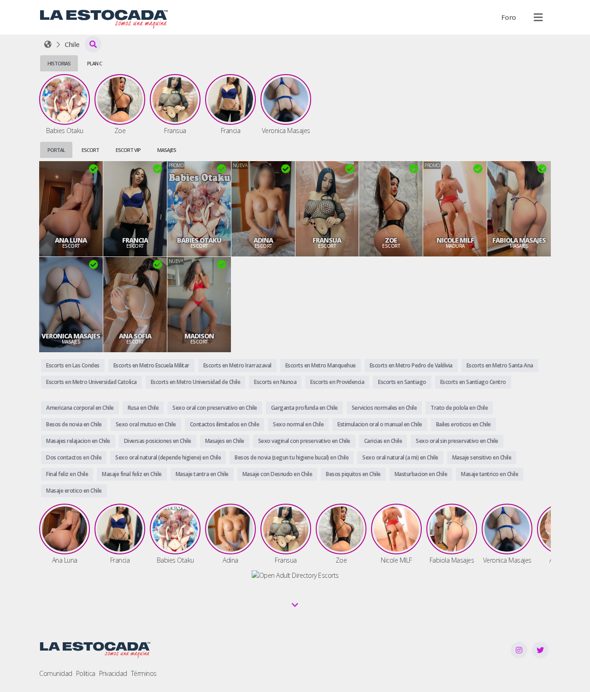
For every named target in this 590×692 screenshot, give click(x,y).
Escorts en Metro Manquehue (320, 365)
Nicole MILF (455, 240)
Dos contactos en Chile (73, 457)
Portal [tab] (56, 149)
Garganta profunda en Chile (304, 408)
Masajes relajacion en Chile (78, 441)
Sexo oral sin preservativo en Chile (457, 441)
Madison (199, 336)
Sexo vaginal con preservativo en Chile (304, 441)
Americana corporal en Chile (80, 408)
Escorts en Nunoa (275, 382)
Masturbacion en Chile (421, 474)
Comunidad (55, 673)
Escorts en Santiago (402, 382)
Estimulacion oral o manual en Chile (379, 424)
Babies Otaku (199, 240)
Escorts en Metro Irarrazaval (237, 365)
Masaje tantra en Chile (202, 474)
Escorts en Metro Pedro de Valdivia (411, 365)
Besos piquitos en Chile (353, 474)
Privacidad (113, 673)
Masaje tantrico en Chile (489, 474)
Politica (85, 673)
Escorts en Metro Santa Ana (499, 365)
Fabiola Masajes (519, 240)
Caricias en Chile (383, 441)
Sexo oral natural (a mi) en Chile (400, 457)
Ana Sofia (135, 336)
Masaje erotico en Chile (74, 490)
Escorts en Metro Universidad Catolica (91, 382)
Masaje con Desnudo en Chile (277, 474)
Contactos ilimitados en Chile (225, 424)
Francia (135, 240)
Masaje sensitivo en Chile (482, 457)
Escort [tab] (90, 149)
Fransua (327, 240)
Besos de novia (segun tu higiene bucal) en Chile (291, 457)
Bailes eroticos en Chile (463, 424)
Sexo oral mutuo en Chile (146, 424)
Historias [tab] (59, 63)
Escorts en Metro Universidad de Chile (196, 382)
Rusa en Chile (143, 408)
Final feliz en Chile (67, 474)
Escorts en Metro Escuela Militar (151, 365)
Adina (263, 240)
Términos (144, 673)
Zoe (391, 240)
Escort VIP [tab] (128, 149)
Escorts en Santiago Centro (473, 382)
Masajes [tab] (166, 149)
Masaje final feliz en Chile (132, 474)
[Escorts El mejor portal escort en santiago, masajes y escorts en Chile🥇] (48, 44)
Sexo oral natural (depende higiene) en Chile (168, 457)
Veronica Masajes (70, 336)
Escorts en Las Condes (73, 365)
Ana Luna (71, 240)
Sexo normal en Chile (298, 424)
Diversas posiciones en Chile (157, 441)
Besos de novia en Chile (74, 424)
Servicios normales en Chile (384, 408)
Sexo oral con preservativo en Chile (214, 408)
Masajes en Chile (224, 441)
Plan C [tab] (94, 63)
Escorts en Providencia (337, 382)
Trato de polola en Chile (459, 408)
